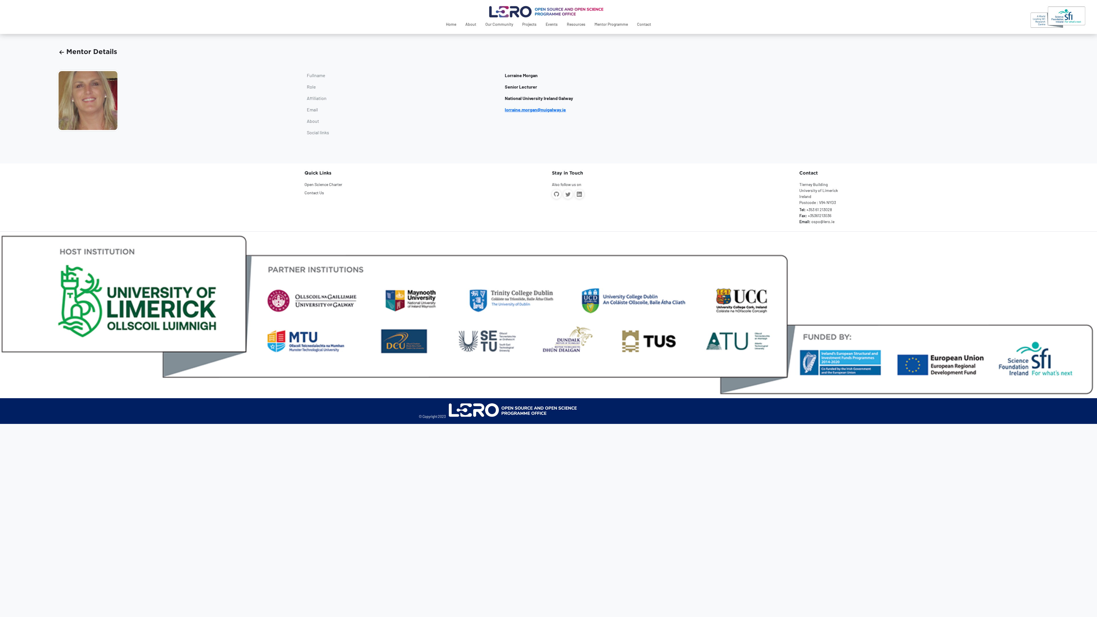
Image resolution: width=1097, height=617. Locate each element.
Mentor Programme (611, 24)
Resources (576, 24)
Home (451, 24)
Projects (529, 24)
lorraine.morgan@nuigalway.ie (535, 109)
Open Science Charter (323, 184)
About (470, 24)
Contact (644, 24)
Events (552, 24)
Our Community (499, 24)
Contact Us (314, 192)
